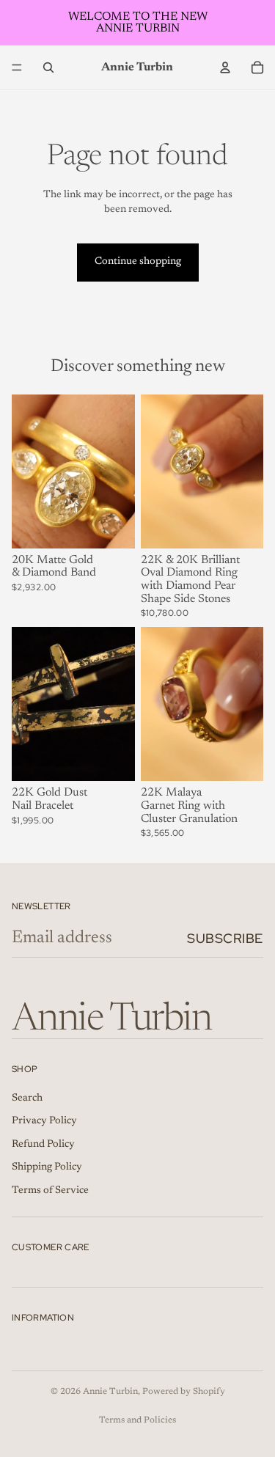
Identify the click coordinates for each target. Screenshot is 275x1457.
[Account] (225, 67)
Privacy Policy (44, 1121)
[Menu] (17, 67)
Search (27, 1098)
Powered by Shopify (183, 1391)
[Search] (48, 67)
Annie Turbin (110, 1391)
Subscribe (225, 938)
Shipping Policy (47, 1167)
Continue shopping (138, 262)
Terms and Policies (137, 1420)
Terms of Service (50, 1191)
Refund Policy (43, 1144)
